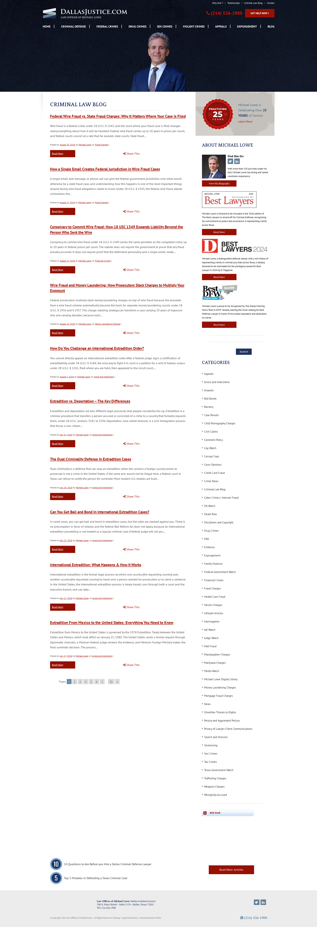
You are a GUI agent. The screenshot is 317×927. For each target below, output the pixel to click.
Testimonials (233, 3)
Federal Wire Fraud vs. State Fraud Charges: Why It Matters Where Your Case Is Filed (118, 116)
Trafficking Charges (215, 778)
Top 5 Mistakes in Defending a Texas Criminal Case (95, 878)
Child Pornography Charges (219, 423)
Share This (133, 153)
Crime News (211, 481)
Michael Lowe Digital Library (221, 679)
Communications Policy (150, 917)
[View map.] (70, 904)
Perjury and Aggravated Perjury (222, 720)
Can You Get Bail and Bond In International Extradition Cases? (99, 511)
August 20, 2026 (67, 144)
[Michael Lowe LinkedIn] (263, 902)
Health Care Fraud (214, 596)
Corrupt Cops (211, 456)
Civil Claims (211, 431)
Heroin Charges (213, 605)
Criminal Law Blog (253, 3)
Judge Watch (211, 638)
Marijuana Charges (215, 662)
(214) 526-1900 (226, 13)
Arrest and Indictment (104, 376)
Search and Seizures (216, 737)
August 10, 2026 (67, 324)
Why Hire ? (217, 3)
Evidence (209, 547)
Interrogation (211, 621)
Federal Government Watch (220, 572)
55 (111, 681)
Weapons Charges (214, 786)
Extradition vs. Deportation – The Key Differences (90, 401)
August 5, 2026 (67, 376)
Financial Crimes (103, 260)
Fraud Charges (101, 144)
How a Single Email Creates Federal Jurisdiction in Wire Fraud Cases (105, 169)
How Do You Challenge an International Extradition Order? (97, 348)
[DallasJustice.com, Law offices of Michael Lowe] (85, 13)
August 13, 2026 (67, 260)
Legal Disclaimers (130, 917)
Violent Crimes (194, 26)
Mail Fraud (210, 646)
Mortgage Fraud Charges (218, 695)
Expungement (247, 26)
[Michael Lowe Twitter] (256, 902)
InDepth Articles (213, 613)
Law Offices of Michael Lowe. (80, 917)
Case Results (211, 415)
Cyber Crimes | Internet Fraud (221, 497)
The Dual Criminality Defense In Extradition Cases (90, 459)
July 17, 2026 (66, 656)
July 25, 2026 (66, 540)
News (207, 704)
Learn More (245, 121)
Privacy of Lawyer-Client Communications (228, 729)
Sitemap (116, 917)
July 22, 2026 (66, 598)
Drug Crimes (137, 26)
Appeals (221, 26)
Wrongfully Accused (215, 795)
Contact (270, 3)
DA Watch (209, 506)
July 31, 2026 (66, 434)
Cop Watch (210, 448)
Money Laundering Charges (107, 324)
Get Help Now (259, 13)
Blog (271, 26)
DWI (206, 539)
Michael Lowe (85, 144)
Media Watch (211, 671)
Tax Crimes (210, 762)
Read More (57, 153)
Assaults (209, 390)
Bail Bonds (210, 398)
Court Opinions (212, 464)
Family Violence (213, 563)
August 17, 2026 (67, 202)
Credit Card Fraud (214, 473)
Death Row (210, 514)
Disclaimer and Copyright (218, 522)
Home (46, 26)
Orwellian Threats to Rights (220, 712)
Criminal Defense (73, 26)
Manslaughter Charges (217, 654)
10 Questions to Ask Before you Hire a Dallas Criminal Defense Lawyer (107, 864)
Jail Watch (209, 629)
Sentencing (210, 745)
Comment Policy (213, 440)
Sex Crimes (164, 26)
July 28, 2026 (66, 487)
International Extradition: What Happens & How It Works (95, 564)
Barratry (208, 407)
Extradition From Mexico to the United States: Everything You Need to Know (111, 622)
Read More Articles (231, 869)
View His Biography (219, 183)
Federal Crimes (107, 26)
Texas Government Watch (218, 770)
